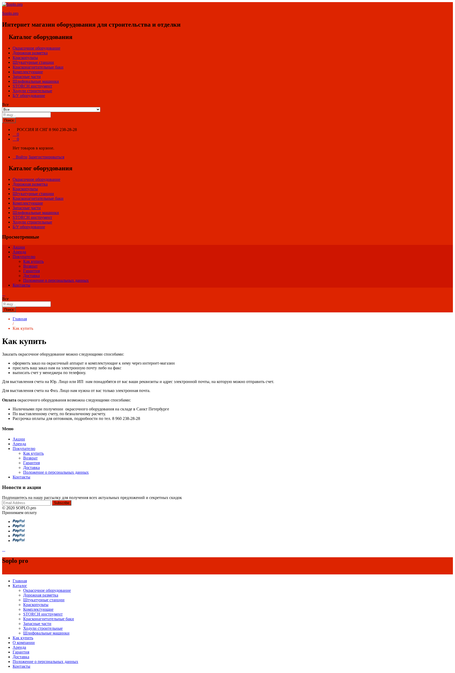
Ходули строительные (32, 91)
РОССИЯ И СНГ (32, 129)
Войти (21, 157)
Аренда (19, 252)
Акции (19, 247)
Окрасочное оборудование (36, 48)
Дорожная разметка (30, 53)
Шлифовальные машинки (36, 81)
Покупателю (24, 256)
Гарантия (31, 271)
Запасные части (27, 76)
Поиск (9, 120)
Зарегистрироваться (46, 157)
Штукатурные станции (33, 62)
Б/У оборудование (29, 95)
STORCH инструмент (32, 86)
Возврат (30, 266)
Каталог (20, 585)
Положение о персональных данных (56, 280)
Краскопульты (25, 57)
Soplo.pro (10, 13)
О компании (24, 642)
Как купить (33, 261)
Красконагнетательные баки (38, 67)
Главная (20, 581)
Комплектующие (28, 72)
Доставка (31, 275)
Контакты (21, 285)
